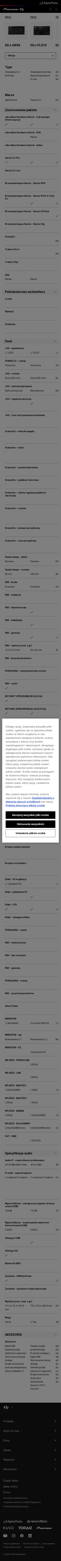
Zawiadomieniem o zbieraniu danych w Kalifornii (30, 799)
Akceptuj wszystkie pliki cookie (30, 815)
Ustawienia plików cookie (31, 833)
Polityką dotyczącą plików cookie (25, 805)
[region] (30, 780)
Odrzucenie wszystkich (30, 824)
